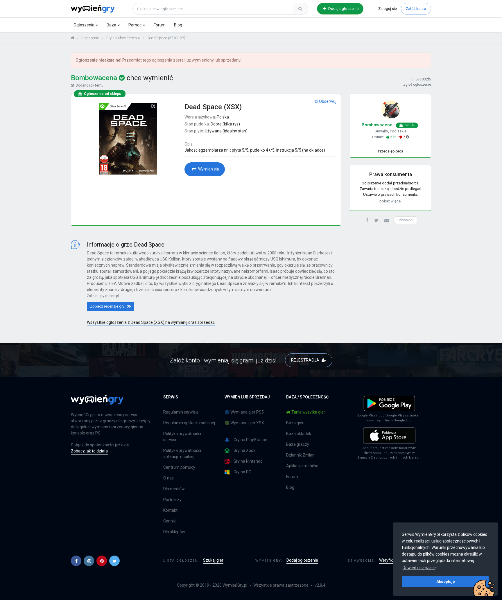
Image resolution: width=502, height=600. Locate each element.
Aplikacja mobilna (302, 466)
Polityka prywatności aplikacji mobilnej (182, 453)
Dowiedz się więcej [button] (420, 567)
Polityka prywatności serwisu (182, 436)
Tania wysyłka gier (308, 412)
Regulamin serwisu (180, 412)
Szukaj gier (213, 560)
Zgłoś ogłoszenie (417, 84)
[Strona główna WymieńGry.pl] (72, 38)
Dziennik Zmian (300, 455)
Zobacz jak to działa (89, 451)
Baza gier (295, 423)
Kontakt (170, 510)
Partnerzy (172, 499)
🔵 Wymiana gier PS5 (244, 412)
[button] (367, 220)
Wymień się (208, 169)
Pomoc (134, 25)
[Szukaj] (300, 9)
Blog (178, 25)
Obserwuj (327, 101)
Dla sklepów (174, 531)
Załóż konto (416, 8)
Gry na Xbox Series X (123, 38)
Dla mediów (174, 488)
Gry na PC (242, 472)
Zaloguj (387, 8)
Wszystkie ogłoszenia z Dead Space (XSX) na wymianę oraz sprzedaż (151, 322)
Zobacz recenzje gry (107, 306)
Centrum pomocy (179, 467)
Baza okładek (298, 433)
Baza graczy (297, 444)
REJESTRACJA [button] (305, 360)
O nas (168, 478)
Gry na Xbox (244, 450)
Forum (160, 25)
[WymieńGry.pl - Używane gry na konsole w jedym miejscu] (97, 402)
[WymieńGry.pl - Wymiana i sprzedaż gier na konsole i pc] (92, 7)
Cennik (169, 521)
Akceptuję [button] (445, 581)
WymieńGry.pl (235, 585)
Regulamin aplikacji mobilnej (189, 423)
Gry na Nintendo (248, 461)
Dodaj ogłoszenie (342, 8)
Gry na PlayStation (250, 439)
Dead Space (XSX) (213, 107)
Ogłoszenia (83, 25)
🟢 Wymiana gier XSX (244, 423)
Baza (111, 25)
